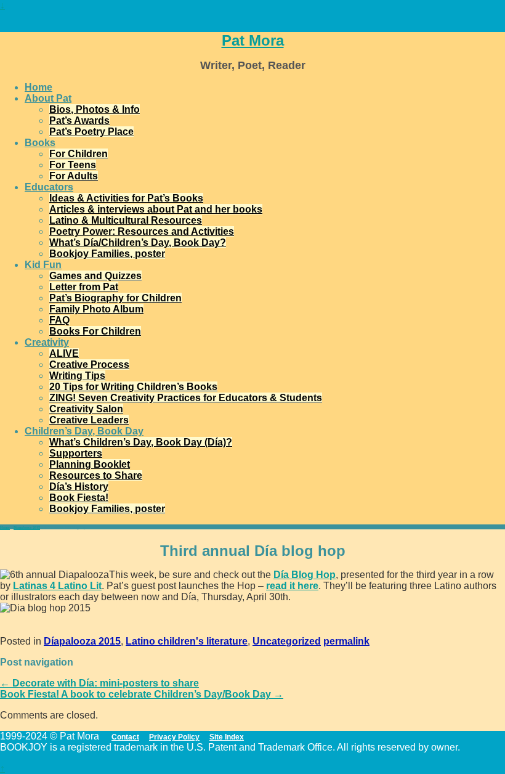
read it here (292, 585)
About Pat (48, 98)
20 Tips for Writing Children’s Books (133, 386)
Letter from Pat (83, 287)
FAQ (59, 320)
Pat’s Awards (79, 120)
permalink (346, 641)
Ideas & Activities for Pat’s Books (126, 198)
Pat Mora (253, 40)
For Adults (73, 176)
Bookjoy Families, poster (107, 253)
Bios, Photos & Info (94, 109)
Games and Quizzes (95, 276)
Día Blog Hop (304, 574)
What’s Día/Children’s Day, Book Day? (137, 242)
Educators (49, 187)
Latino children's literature (187, 641)
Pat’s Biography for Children (115, 298)
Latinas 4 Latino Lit (57, 585)
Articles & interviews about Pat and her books (155, 209)
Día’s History (78, 486)
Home (38, 87)
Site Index (226, 737)
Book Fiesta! (78, 497)
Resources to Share (95, 475)
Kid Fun (43, 264)
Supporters (75, 453)
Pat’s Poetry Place (91, 131)
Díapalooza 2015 (27, 527)
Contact (125, 737)
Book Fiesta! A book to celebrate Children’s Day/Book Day (141, 694)
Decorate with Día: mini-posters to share (99, 683)
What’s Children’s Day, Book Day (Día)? (140, 442)
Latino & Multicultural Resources (125, 220)
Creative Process (89, 364)
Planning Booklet (89, 464)
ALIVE (64, 353)
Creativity (47, 342)
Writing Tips (77, 375)
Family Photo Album (96, 309)
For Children (78, 154)
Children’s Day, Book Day (84, 431)
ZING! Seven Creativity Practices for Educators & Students (185, 398)
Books (40, 142)
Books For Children (95, 331)
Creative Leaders (89, 420)
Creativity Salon (86, 409)
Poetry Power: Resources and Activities (141, 231)
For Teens (72, 165)
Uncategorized (286, 641)
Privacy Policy (174, 737)
